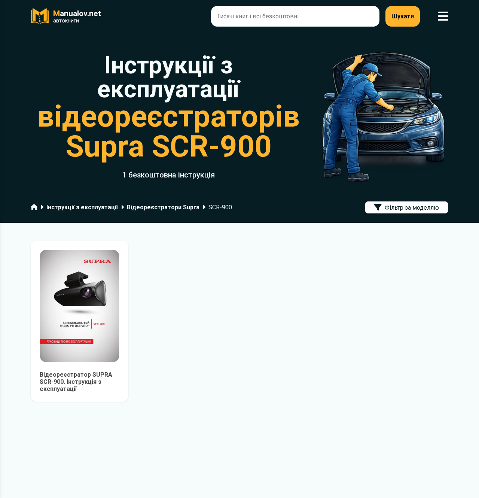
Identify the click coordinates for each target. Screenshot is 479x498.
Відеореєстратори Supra (163, 207)
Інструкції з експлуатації (82, 207)
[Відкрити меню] (443, 16)
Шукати (402, 16)
